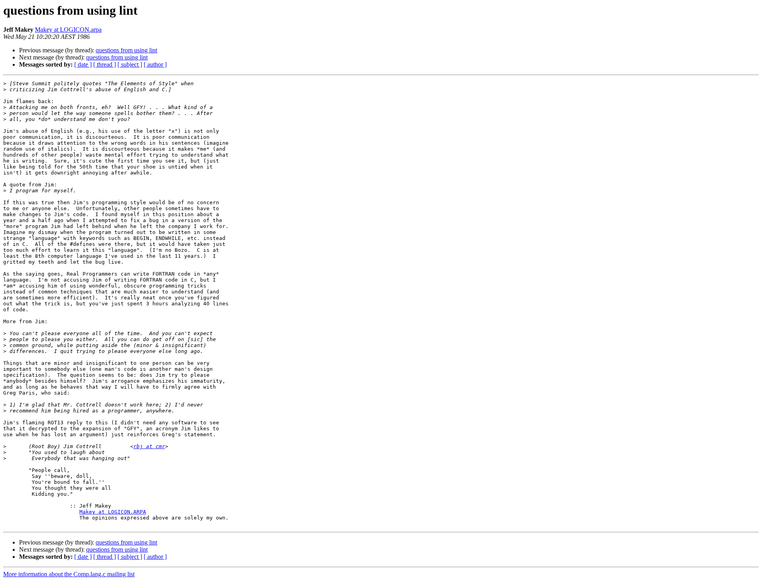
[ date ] (83, 64)
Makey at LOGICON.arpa (68, 29)
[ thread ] (104, 64)
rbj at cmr (149, 446)
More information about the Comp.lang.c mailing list (69, 574)
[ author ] (155, 64)
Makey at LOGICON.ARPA (112, 512)
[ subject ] (129, 64)
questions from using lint (126, 50)
